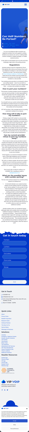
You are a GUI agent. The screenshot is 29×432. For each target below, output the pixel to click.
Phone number (7, 260)
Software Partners (5, 323)
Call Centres (4, 339)
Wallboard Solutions (6, 352)
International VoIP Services (8, 346)
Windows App (4, 365)
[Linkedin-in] (4, 390)
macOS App (4, 362)
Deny (14, 424)
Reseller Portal (5, 364)
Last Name (6, 246)
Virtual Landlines (5, 351)
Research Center (5, 320)
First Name (6, 240)
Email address (7, 253)
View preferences (14, 428)
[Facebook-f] (2, 390)
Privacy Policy (4, 316)
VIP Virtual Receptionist (7, 347)
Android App (4, 357)
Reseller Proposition (6, 318)
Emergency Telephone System (8, 336)
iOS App (3, 361)
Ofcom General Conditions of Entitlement (13, 74)
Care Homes (4, 341)
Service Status (5, 327)
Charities (3, 335)
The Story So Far (5, 325)
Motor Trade (4, 343)
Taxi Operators (5, 344)
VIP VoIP (12, 43)
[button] (27, 408)
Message (6, 267)
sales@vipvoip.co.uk (14, 172)
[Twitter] (7, 390)
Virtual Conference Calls (7, 349)
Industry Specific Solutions (8, 338)
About (2, 314)
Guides (6, 43)
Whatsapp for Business (7, 329)
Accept (14, 420)
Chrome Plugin (5, 359)
